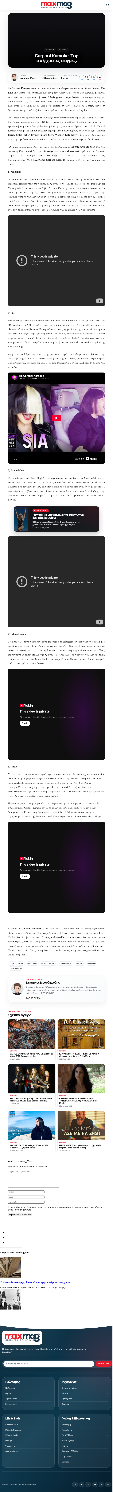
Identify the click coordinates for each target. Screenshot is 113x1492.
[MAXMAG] (56, 5)
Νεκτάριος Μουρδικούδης (43, 982)
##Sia (12, 963)
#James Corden (65, 963)
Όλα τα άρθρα (33, 998)
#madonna (91, 963)
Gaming (65, 1404)
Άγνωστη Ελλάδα (70, 1451)
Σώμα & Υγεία (11, 1435)
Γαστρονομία (11, 1425)
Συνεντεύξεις (11, 1404)
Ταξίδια (65, 1446)
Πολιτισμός (10, 1388)
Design (8, 1440)
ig (95, 1484)
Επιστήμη (66, 1425)
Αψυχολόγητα (11, 1451)
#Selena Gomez (16, 968)
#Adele (20, 963)
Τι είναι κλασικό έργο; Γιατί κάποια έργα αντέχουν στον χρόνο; (35, 1282)
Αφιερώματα (11, 1399)
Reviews (50, 50)
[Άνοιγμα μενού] (5, 5)
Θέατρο (65, 1393)
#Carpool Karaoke (48, 963)
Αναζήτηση (104, 1364)
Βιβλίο (8, 1393)
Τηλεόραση (67, 1399)
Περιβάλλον (67, 1435)
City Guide (67, 1456)
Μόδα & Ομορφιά (13, 1430)
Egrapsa (65, 1462)
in (94, 77)
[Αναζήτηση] (108, 5)
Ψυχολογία (10, 1446)
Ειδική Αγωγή (68, 1440)
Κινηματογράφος (70, 1388)
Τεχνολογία (67, 1430)
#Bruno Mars (32, 963)
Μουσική (63, 50)
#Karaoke (80, 963)
